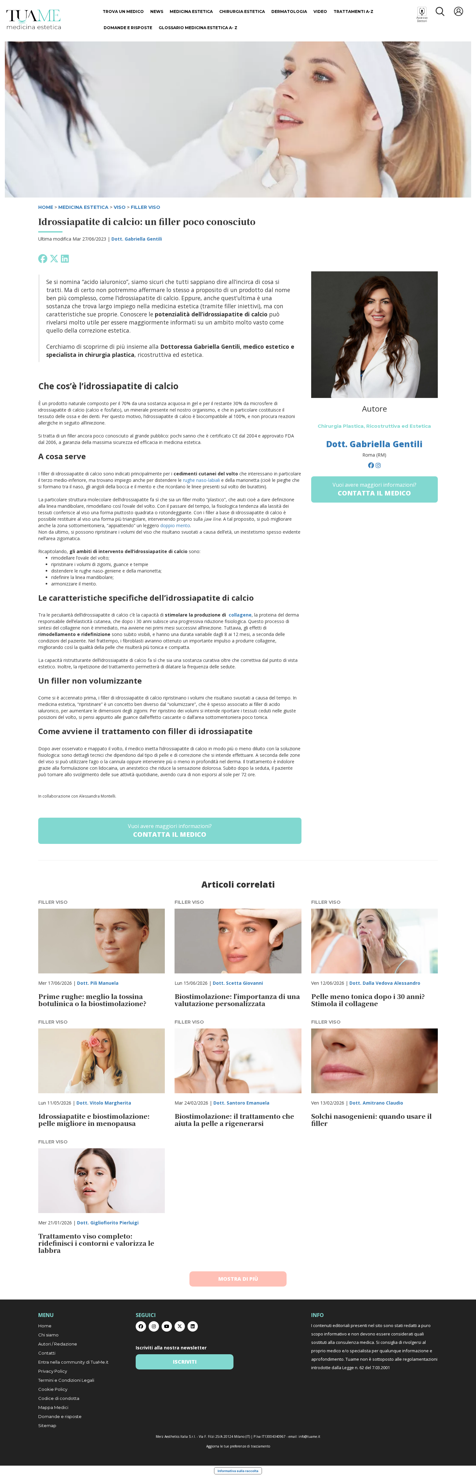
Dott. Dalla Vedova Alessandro (384, 983)
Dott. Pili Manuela (98, 983)
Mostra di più (238, 1278)
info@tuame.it (309, 1436)
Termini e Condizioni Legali (66, 1380)
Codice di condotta (58, 1398)
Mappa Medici (53, 1407)
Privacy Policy (52, 1371)
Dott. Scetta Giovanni (238, 983)
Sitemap (47, 1425)
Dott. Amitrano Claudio (376, 1103)
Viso (120, 207)
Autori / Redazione (57, 1343)
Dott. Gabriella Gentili (136, 239)
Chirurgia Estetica (242, 11)
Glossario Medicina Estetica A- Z (198, 27)
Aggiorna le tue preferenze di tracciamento (238, 1446)
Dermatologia (289, 11)
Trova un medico (123, 11)
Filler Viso (145, 207)
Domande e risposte (128, 27)
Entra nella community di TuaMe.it (73, 1362)
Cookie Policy (52, 1389)
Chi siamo (48, 1334)
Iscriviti (185, 1361)
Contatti (46, 1353)
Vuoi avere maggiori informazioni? (170, 831)
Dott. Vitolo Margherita (103, 1103)
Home (44, 1325)
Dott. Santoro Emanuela (241, 1103)
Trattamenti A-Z (353, 11)
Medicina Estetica (191, 11)
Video (320, 11)
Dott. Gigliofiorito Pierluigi (108, 1223)
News (156, 11)
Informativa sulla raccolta (238, 1471)
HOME (45, 207)
